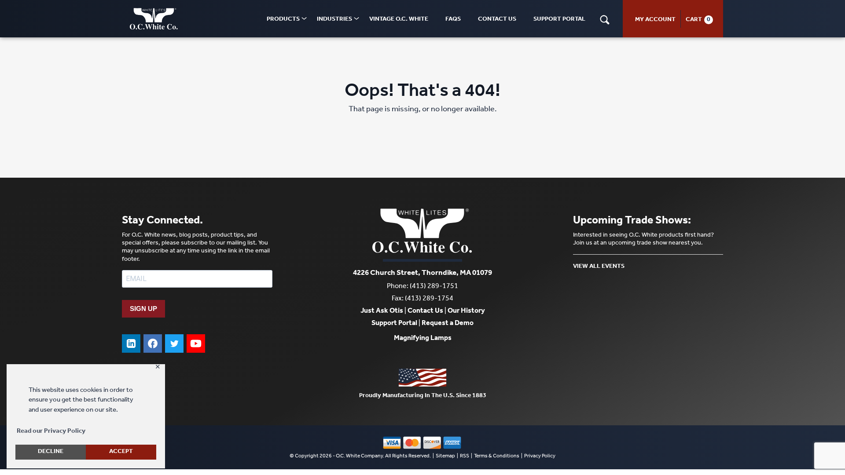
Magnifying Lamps (423, 338)
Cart (694, 20)
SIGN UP (143, 308)
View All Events (599, 267)
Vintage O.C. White (398, 20)
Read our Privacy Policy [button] (51, 431)
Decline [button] (50, 452)
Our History (466, 311)
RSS (464, 456)
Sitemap (445, 456)
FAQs (453, 20)
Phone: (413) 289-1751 (422, 286)
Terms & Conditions (496, 456)
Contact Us (497, 20)
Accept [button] (121, 452)
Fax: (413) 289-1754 (422, 299)
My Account (655, 20)
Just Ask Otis (381, 311)
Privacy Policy (539, 456)
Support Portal (559, 20)
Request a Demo (448, 323)
